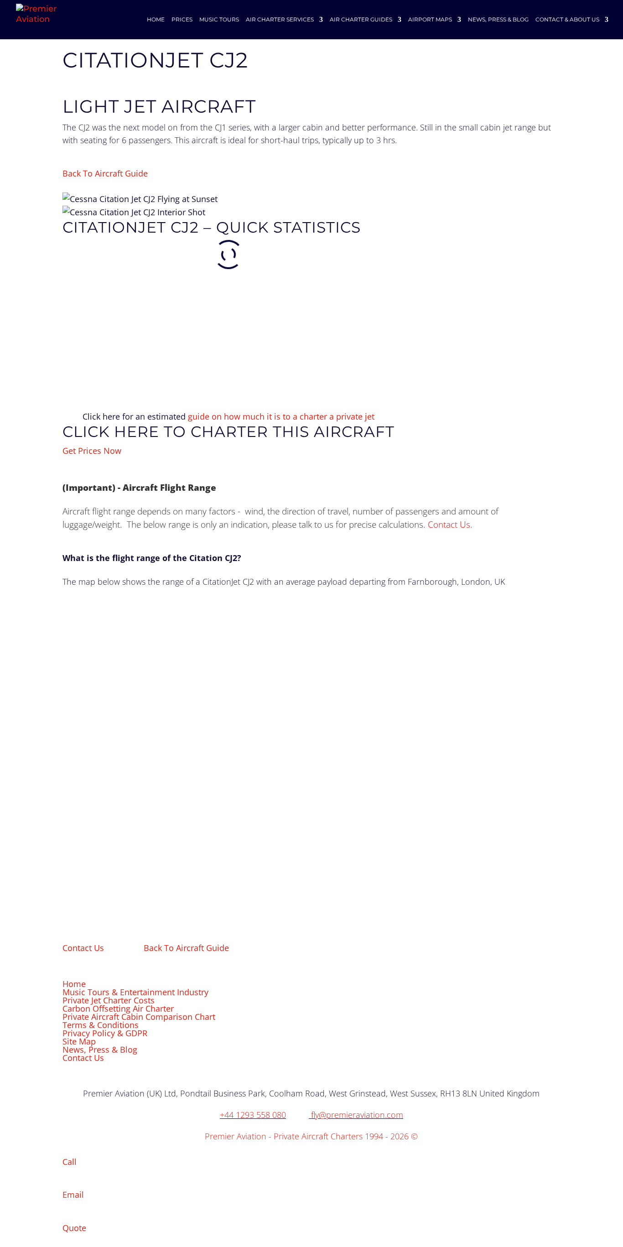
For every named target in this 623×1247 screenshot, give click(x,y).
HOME (156, 19)
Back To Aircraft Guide (105, 173)
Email (73, 1194)
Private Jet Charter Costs (108, 1000)
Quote (74, 1227)
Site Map (79, 1041)
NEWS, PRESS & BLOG (498, 19)
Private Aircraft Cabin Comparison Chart (138, 1016)
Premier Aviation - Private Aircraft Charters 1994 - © (311, 1136)
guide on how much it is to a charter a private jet (281, 416)
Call (69, 1161)
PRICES (181, 19)
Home (74, 983)
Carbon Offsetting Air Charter (118, 1008)
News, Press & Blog (99, 1049)
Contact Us (449, 524)
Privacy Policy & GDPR (104, 1033)
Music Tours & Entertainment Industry (135, 992)
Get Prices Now (91, 450)
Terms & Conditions (100, 1024)
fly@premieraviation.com (357, 1114)
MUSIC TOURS (219, 19)
